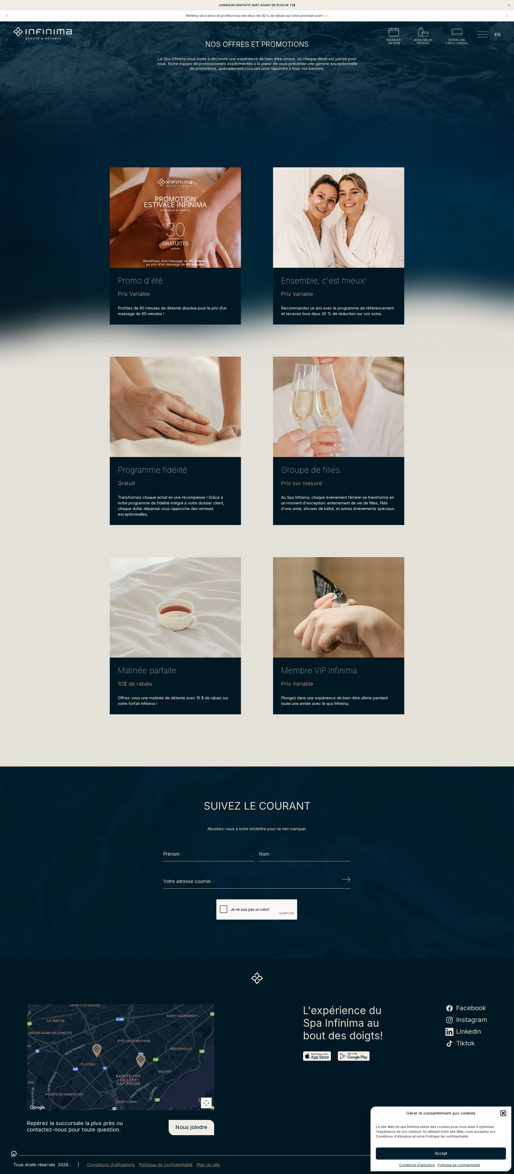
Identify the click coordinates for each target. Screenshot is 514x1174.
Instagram (471, 1020)
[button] (503, 1113)
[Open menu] (482, 35)
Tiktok (465, 1043)
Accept (441, 1153)
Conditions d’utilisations (111, 1164)
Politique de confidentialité (459, 1165)
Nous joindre (191, 1127)
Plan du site (208, 1164)
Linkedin (468, 1031)
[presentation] (257, 909)
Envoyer (346, 881)
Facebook (471, 1008)
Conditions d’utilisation (417, 1165)
